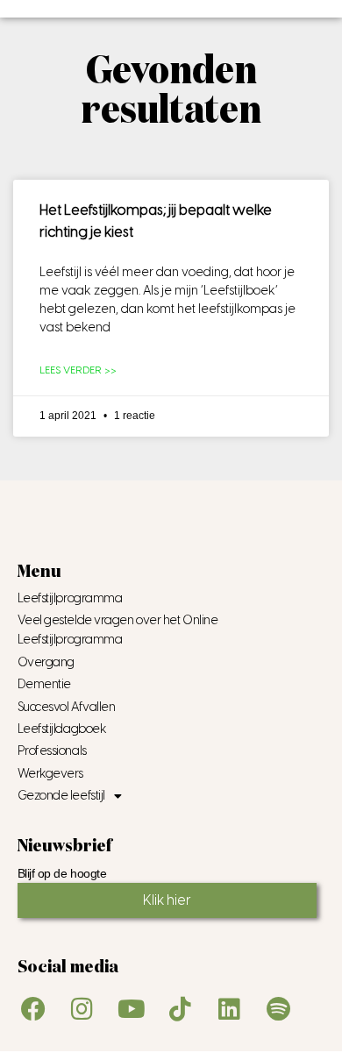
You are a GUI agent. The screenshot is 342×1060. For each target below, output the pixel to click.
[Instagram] (82, 1009)
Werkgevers (51, 773)
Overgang (46, 662)
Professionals (52, 750)
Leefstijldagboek (62, 729)
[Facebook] (33, 1009)
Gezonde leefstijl (61, 795)
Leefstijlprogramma (70, 598)
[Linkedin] (229, 1009)
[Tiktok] (180, 1009)
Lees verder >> (78, 370)
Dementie (44, 684)
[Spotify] (278, 1009)
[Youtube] (131, 1009)
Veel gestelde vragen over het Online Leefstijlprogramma (118, 630)
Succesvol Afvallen (67, 707)
